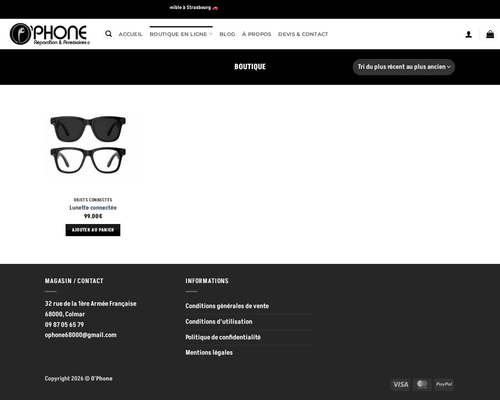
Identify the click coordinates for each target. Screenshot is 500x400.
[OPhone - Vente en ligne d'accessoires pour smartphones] (50, 34)
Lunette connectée (93, 208)
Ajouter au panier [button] (93, 230)
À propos (256, 34)
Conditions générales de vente (227, 306)
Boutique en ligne (178, 34)
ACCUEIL (131, 34)
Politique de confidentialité (223, 337)
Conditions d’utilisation (219, 321)
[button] (469, 34)
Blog (227, 34)
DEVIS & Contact (303, 34)
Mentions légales (209, 352)
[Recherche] (108, 33)
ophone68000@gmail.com (80, 335)
